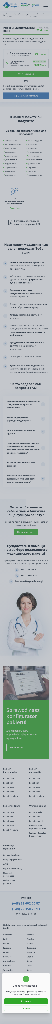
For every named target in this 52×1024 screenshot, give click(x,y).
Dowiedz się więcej (31, 994)
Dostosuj (26, 1008)
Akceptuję (26, 1001)
